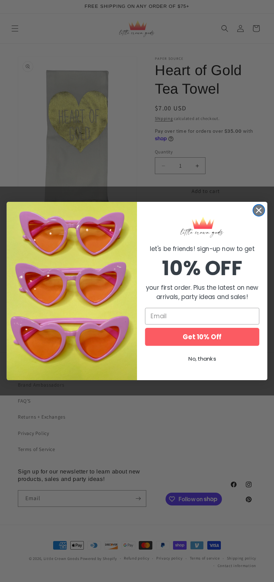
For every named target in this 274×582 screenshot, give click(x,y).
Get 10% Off (202, 336)
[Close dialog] (259, 210)
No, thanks (202, 359)
